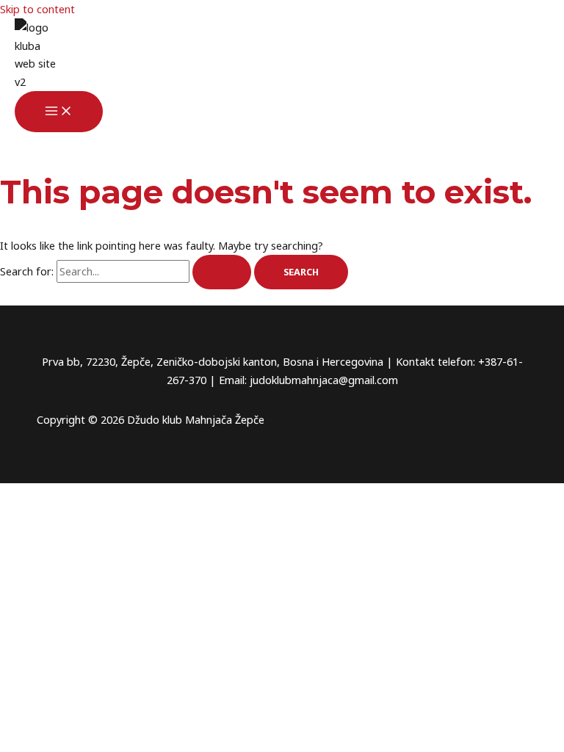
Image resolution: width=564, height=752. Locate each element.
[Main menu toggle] (59, 111)
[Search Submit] (221, 272)
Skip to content (37, 8)
